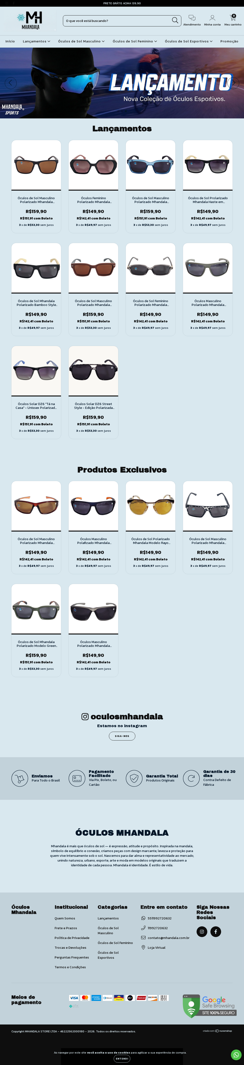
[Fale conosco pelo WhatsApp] (236, 1055)
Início (10, 41)
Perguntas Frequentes (72, 957)
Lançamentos (35, 41)
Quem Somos (65, 918)
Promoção (229, 41)
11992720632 (158, 928)
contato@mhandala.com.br (168, 937)
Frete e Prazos (66, 928)
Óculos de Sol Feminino (133, 41)
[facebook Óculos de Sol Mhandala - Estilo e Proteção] (13, 3)
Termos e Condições (70, 967)
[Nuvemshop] (218, 1032)
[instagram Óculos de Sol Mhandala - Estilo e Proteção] (7, 3)
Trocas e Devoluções (70, 947)
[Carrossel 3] (122, 83)
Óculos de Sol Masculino (80, 41)
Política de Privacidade (72, 937)
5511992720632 (160, 918)
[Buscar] (175, 20)
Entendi (122, 1058)
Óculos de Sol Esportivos (187, 41)
